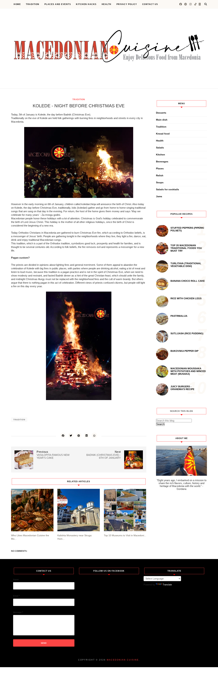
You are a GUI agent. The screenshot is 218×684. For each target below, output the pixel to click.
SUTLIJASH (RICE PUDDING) (186, 333)
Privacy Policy (126, 4)
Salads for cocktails (167, 189)
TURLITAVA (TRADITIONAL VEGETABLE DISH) (185, 264)
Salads (160, 147)
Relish (159, 175)
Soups (160, 182)
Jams (159, 196)
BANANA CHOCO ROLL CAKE (187, 281)
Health (106, 4)
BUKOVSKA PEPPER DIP (184, 351)
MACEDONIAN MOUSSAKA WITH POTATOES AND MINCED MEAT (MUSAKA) (188, 371)
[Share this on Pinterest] (78, 435)
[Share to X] (71, 435)
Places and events (57, 4)
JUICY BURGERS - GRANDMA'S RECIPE (182, 388)
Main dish (161, 119)
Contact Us (150, 4)
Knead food (163, 133)
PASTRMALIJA (178, 316)
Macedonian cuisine (123, 660)
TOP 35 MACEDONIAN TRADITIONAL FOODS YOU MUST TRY (186, 248)
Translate (167, 584)
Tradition (32, 4)
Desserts (161, 112)
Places (160, 168)
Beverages (162, 161)
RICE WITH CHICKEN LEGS (185, 298)
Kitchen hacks (86, 4)
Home (17, 4)
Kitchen (160, 154)
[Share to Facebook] (63, 435)
